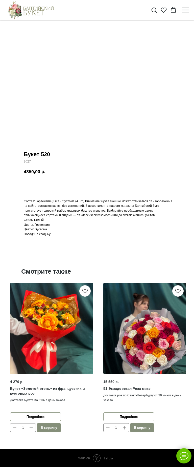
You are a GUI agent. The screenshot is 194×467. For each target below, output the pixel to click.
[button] (154, 10)
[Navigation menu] (185, 10)
